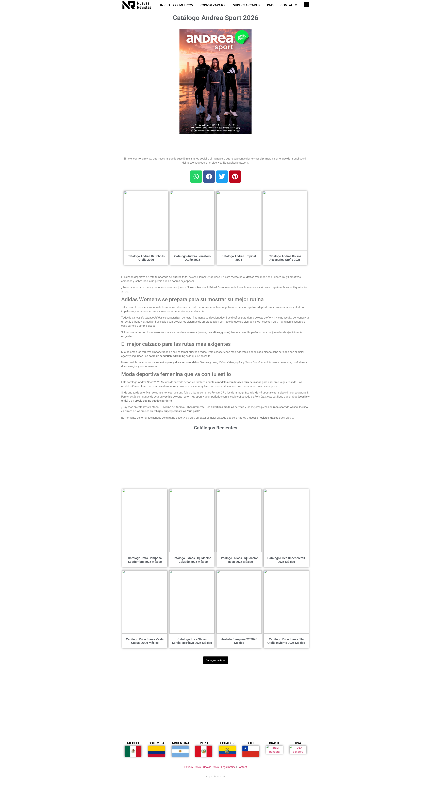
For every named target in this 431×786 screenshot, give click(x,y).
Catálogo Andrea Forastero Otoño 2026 (192, 258)
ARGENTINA (180, 743)
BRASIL (274, 743)
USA (298, 743)
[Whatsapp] (196, 176)
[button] (247, 33)
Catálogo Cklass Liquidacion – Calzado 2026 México (192, 559)
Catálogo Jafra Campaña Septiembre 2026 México (145, 559)
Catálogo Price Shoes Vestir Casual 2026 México (145, 641)
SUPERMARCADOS (246, 5)
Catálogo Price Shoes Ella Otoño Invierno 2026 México (286, 641)
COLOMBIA (156, 743)
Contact (242, 767)
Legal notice (228, 767)
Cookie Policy (211, 767)
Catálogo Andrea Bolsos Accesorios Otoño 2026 (285, 258)
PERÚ (204, 743)
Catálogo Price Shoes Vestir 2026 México (286, 559)
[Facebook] (209, 176)
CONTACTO (288, 5)
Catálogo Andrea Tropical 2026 (239, 258)
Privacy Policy (192, 767)
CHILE (251, 743)
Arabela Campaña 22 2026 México (239, 641)
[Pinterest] (235, 176)
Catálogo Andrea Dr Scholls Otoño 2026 (146, 258)
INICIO (165, 5)
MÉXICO (133, 743)
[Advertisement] (148, 50)
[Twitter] (222, 176)
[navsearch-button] (306, 4)
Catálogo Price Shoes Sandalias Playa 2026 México (192, 641)
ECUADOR (227, 743)
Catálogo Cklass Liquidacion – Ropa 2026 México (239, 559)
